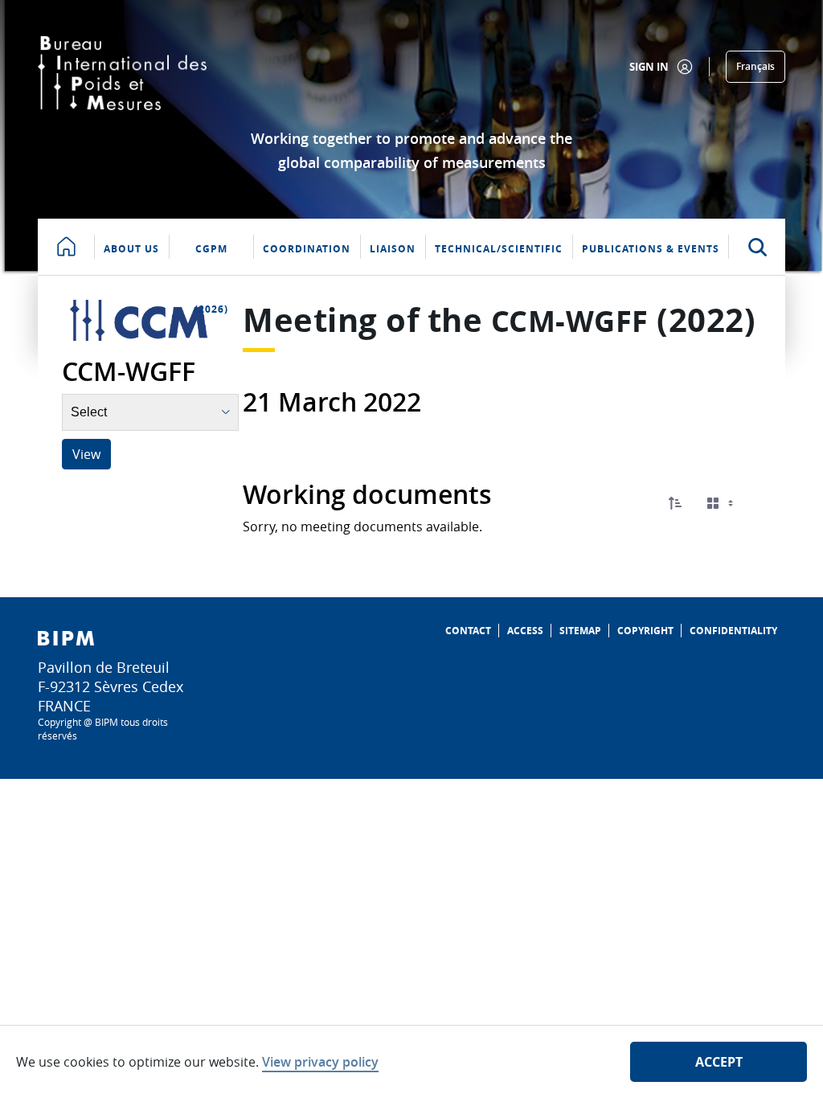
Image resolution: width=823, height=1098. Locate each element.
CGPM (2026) (211, 258)
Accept (719, 1062)
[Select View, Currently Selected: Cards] (722, 504)
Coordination (306, 249)
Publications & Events (650, 249)
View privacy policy (320, 1062)
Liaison (393, 249)
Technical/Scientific (499, 249)
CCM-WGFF (570, 321)
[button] (675, 503)
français (755, 66)
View (86, 454)
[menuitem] (468, 630)
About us (131, 249)
